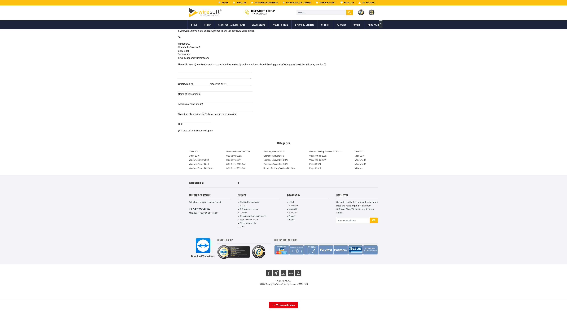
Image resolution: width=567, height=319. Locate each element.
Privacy (292, 216)
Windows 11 (360, 160)
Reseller (243, 205)
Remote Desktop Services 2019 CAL (325, 151)
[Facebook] (269, 273)
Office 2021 (194, 151)
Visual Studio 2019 (317, 160)
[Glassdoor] (283, 273)
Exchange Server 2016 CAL (276, 164)
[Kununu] (291, 273)
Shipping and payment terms (253, 216)
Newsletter (294, 209)
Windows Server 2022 (199, 160)
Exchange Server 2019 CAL (276, 160)
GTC (242, 227)
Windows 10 (360, 164)
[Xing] (276, 273)
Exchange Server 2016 (274, 156)
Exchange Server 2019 (274, 151)
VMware (359, 168)
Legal (291, 202)
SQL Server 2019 (234, 160)
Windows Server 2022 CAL (201, 168)
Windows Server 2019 (199, 164)
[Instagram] (298, 273)
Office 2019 (194, 156)
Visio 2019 (360, 156)
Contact (243, 212)
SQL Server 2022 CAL (236, 164)
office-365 (293, 205)
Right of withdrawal (249, 219)
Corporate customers (249, 202)
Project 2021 (315, 164)
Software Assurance (249, 209)
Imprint (292, 219)
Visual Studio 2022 (317, 156)
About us (293, 212)
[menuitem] (325, 3)
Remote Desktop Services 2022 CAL (280, 168)
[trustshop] (258, 252)
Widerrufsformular (248, 223)
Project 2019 (315, 168)
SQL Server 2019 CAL (236, 168)
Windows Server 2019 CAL (238, 151)
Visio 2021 (360, 151)
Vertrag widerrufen (285, 305)
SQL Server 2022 (234, 156)
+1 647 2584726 (199, 209)
